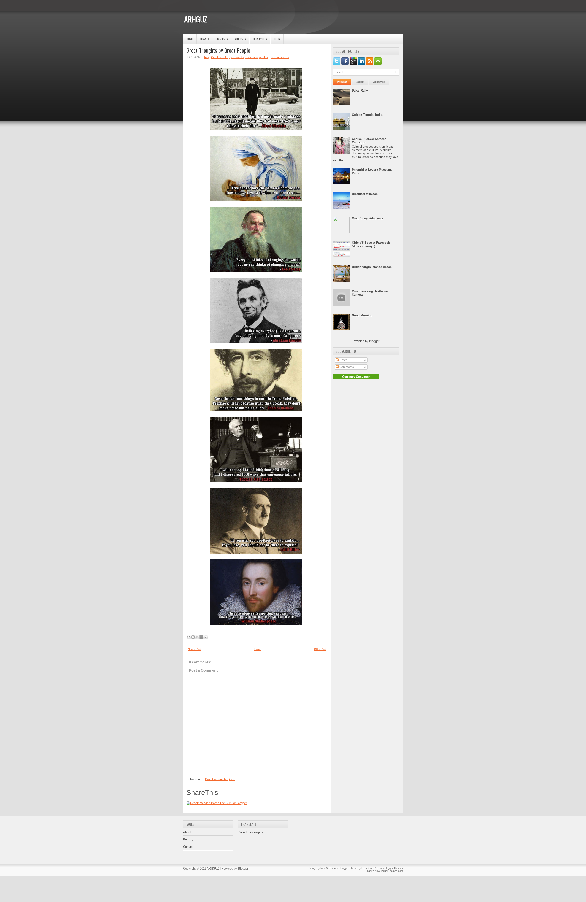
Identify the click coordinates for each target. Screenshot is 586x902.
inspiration (251, 57)
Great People (219, 57)
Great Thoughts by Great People (218, 50)
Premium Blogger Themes (388, 868)
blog (207, 57)
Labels (360, 82)
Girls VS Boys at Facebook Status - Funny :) (371, 244)
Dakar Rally (360, 90)
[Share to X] (197, 637)
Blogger (374, 341)
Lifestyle (260, 38)
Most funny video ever (367, 218)
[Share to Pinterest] (206, 637)
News (205, 38)
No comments (280, 57)
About (187, 832)
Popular (342, 82)
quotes (263, 57)
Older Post (320, 649)
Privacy (188, 839)
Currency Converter (356, 376)
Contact (188, 846)
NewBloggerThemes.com (389, 871)
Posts (343, 360)
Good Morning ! (363, 315)
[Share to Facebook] (201, 637)
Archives (379, 82)
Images (222, 38)
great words (236, 57)
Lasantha (366, 868)
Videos (240, 38)
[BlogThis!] (193, 637)
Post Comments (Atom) (220, 779)
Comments (346, 367)
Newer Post (194, 649)
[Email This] (188, 637)
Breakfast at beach (365, 194)
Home (190, 39)
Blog (277, 39)
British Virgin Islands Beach (372, 267)
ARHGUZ (195, 19)
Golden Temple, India (367, 114)
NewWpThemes (329, 868)
